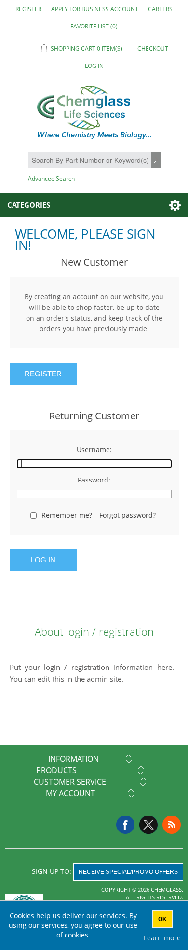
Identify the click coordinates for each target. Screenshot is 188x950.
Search (157, 160)
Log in (94, 66)
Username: (94, 449)
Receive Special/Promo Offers (128, 872)
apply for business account (94, 9)
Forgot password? (127, 515)
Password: (94, 479)
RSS (171, 825)
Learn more (162, 937)
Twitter (148, 825)
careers (160, 9)
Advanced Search (51, 178)
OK (162, 919)
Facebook (125, 825)
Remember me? (66, 515)
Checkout (152, 48)
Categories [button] (28, 205)
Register (28, 9)
